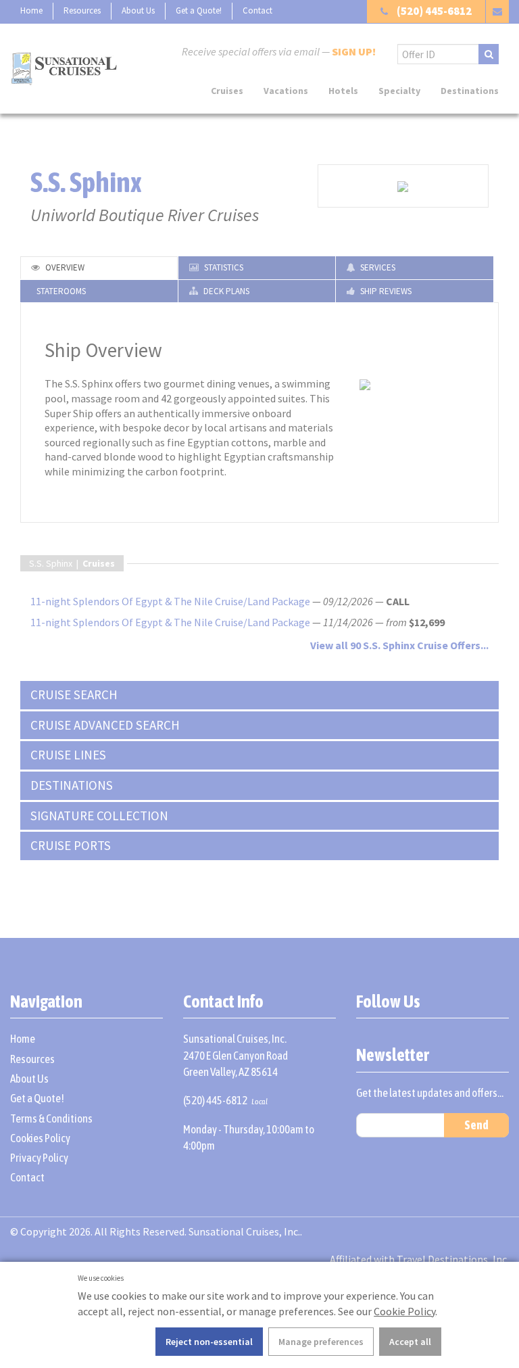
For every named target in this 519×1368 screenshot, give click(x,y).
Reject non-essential (209, 1342)
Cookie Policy (404, 1311)
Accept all (410, 1342)
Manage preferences (321, 1342)
